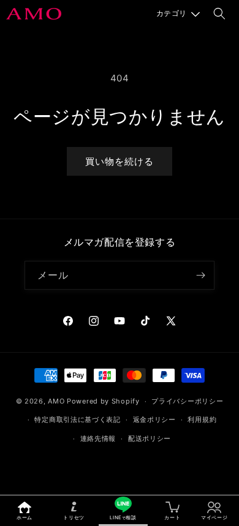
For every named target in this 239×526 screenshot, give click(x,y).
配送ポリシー (149, 438)
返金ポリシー (154, 419)
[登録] (200, 275)
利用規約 (202, 419)
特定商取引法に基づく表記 (77, 419)
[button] (178, 13)
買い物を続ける (119, 161)
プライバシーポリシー (187, 401)
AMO (56, 401)
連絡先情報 (98, 438)
